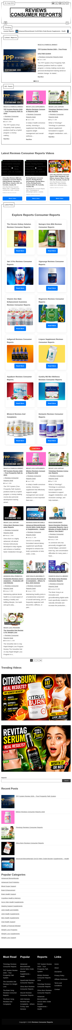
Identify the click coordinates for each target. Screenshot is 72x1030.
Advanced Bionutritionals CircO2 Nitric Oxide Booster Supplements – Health (35, 527)
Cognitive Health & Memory (58, 576)
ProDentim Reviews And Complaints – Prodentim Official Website (13, 581)
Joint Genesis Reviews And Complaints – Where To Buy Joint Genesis (36, 581)
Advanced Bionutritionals (35, 522)
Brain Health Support (8, 894)
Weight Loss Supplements (35, 106)
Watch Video (12, 198)
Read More (41, 76)
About (56, 968)
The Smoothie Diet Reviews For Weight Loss (10, 984)
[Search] (67, 23)
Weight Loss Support (56, 106)
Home (56, 964)
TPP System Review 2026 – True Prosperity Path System (39, 31)
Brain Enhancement (55, 522)
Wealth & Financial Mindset (47, 44)
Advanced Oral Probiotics (13, 576)
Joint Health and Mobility (35, 576)
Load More (36, 448)
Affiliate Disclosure (60, 979)
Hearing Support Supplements (11, 906)
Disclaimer (58, 972)
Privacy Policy (59, 975)
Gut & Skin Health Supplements (12, 902)
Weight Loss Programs (12, 627)
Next (40, 660)
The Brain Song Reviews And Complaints (8, 1001)
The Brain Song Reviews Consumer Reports (10, 992)
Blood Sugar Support (8, 886)
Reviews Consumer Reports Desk (51, 57)
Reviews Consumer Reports (42, 1022)
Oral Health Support (8, 922)
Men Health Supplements (10, 918)
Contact (57, 989)
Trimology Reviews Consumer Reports (29, 827)
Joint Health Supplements (10, 914)
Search (4, 778)
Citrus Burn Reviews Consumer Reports (30, 843)
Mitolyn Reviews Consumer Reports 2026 (30, 812)
